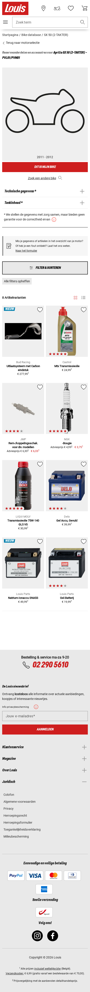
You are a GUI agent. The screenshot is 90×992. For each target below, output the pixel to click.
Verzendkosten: (15, 973)
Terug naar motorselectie (22, 42)
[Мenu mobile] (5, 22)
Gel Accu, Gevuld (66, 520)
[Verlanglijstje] (71, 8)
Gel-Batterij (67, 597)
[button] (82, 22)
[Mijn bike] (57, 8)
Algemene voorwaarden (19, 801)
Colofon (8, 794)
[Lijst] (83, 297)
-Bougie (67, 443)
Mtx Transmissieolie (67, 366)
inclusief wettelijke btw (47, 968)
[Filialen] (43, 8)
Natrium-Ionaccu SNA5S (23, 597)
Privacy (8, 808)
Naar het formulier (26, 250)
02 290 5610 (50, 665)
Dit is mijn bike (45, 167)
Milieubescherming (16, 836)
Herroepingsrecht (15, 815)
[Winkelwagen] (84, 8)
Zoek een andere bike (42, 178)
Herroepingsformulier (17, 822)
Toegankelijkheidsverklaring (22, 829)
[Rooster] (75, 297)
